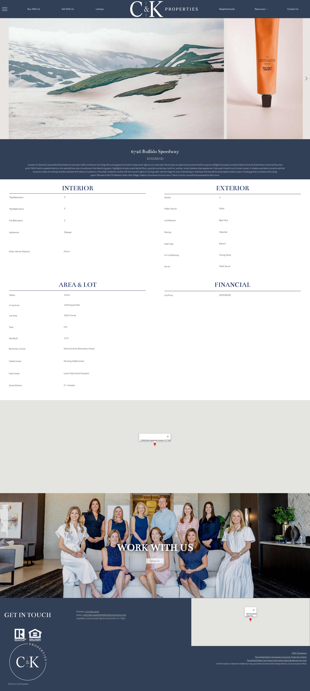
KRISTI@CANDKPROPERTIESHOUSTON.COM (104, 615)
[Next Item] (306, 79)
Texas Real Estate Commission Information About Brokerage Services (277, 660)
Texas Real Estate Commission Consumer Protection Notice (281, 657)
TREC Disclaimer (299, 653)
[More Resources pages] (266, 9)
